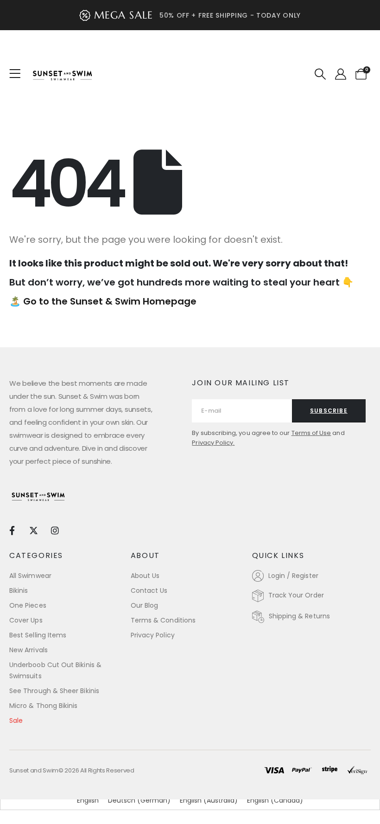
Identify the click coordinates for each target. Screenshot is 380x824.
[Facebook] (12, 530)
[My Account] (340, 74)
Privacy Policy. (213, 442)
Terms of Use (311, 432)
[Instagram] (55, 530)
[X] (33, 530)
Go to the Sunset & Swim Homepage (109, 301)
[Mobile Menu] (17, 73)
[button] (320, 74)
